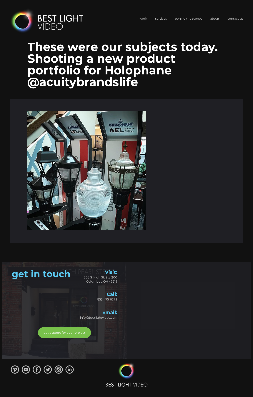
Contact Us (235, 18)
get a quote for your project (64, 332)
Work (143, 18)
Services (161, 18)
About (214, 18)
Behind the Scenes (188, 18)
